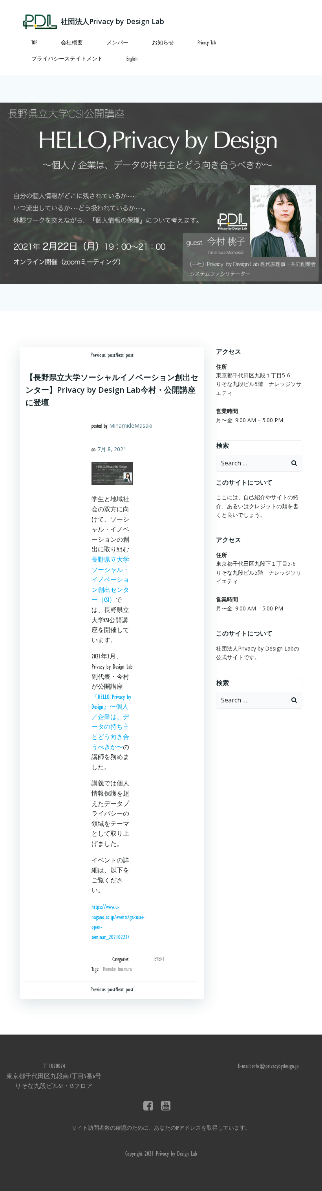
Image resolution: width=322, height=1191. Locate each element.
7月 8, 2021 (111, 449)
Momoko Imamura (117, 969)
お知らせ (163, 43)
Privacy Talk (207, 43)
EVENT (159, 959)
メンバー (117, 43)
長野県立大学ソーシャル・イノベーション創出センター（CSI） (110, 580)
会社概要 (72, 43)
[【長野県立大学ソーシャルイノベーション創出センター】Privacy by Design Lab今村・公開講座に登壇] (161, 194)
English (131, 59)
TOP (34, 43)
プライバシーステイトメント (67, 59)
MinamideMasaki (130, 425)
